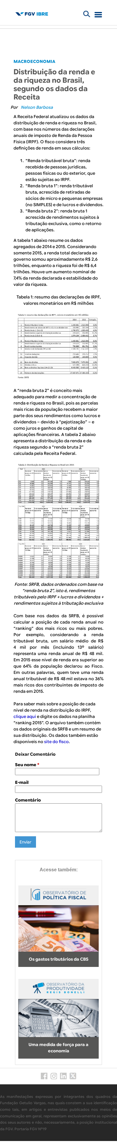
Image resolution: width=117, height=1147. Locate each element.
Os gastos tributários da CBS (58, 959)
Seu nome (27, 764)
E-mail (21, 782)
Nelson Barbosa (37, 107)
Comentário (28, 800)
